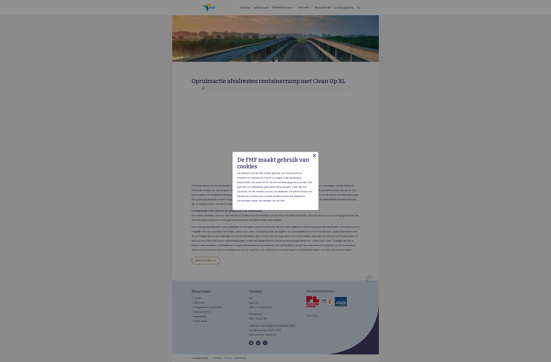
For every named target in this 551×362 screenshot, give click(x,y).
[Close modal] (314, 155)
